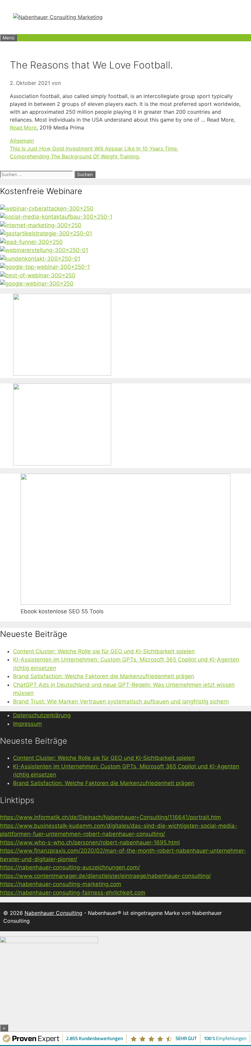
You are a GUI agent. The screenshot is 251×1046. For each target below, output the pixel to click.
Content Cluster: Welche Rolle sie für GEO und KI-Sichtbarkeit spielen (104, 651)
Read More (23, 127)
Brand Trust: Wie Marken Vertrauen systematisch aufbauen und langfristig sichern (121, 701)
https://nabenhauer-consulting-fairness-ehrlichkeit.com (72, 892)
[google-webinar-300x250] (37, 283)
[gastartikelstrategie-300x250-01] (46, 233)
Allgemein (22, 140)
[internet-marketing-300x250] (40, 225)
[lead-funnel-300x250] (31, 242)
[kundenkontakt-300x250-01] (40, 258)
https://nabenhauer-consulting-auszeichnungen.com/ (70, 867)
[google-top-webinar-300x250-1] (45, 267)
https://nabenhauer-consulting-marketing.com (60, 884)
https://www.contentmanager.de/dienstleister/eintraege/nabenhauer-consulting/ (105, 876)
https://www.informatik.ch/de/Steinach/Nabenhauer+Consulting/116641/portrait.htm (110, 817)
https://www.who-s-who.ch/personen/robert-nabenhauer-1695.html (90, 842)
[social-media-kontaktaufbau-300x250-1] (56, 216)
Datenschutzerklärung (42, 715)
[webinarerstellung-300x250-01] (44, 250)
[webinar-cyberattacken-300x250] (46, 208)
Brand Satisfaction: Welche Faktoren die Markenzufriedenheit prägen (103, 676)
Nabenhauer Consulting (53, 913)
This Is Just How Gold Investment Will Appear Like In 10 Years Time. (94, 148)
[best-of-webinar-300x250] (37, 275)
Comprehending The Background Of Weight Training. (75, 156)
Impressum (27, 723)
